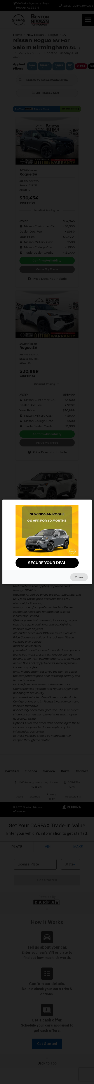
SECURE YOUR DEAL (47, 562)
